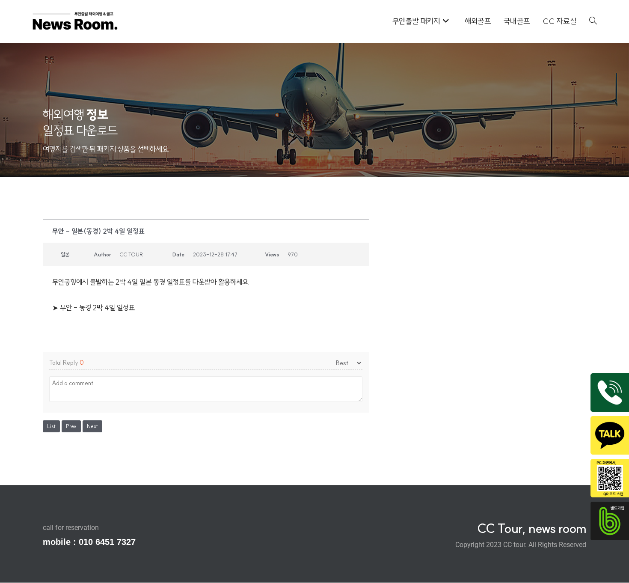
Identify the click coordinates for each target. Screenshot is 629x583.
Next (92, 426)
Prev (71, 426)
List (51, 426)
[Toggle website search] (593, 21)
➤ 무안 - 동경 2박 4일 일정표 (93, 307)
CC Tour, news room (531, 528)
